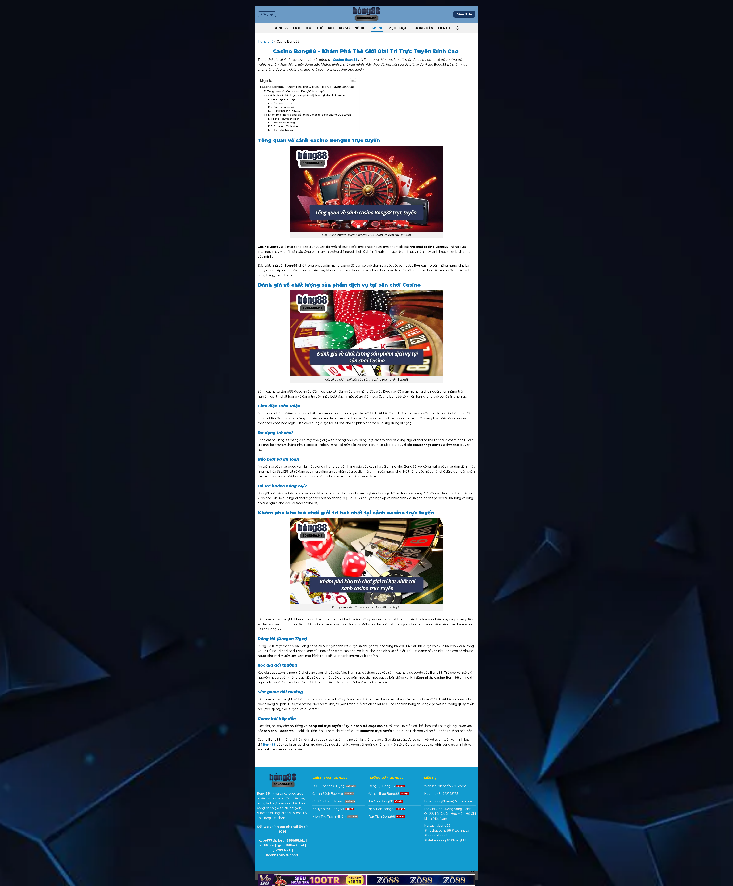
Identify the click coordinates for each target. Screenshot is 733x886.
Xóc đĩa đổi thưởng (284, 122)
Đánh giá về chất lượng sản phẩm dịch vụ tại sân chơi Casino (307, 95)
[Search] (457, 28)
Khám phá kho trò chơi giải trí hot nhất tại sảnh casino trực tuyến (310, 114)
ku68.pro (267, 845)
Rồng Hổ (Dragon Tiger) (286, 118)
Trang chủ (266, 41)
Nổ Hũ (360, 28)
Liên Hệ (444, 28)
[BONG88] (366, 14)
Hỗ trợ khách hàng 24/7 (287, 110)
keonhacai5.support (282, 855)
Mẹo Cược (397, 28)
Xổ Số (344, 28)
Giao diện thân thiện (284, 99)
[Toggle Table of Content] (351, 81)
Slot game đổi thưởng (286, 126)
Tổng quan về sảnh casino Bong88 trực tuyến (296, 91)
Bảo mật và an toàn (285, 107)
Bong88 (281, 28)
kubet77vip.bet (271, 840)
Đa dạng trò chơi (283, 103)
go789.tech (281, 850)
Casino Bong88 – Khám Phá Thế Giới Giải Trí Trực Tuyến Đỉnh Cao (308, 87)
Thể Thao (325, 28)
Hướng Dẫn (422, 28)
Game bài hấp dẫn (284, 130)
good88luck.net (291, 845)
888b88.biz (296, 840)
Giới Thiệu (302, 28)
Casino (377, 28)
